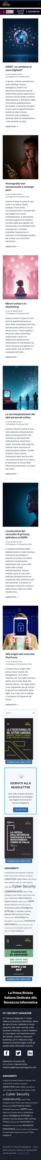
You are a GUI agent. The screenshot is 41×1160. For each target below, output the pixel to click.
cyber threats (17, 895)
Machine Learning (24, 911)
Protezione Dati (9, 917)
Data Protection (25, 898)
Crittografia (29, 876)
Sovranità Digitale (17, 928)
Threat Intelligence (17, 931)
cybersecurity (14, 891)
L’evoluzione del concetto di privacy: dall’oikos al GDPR (17, 534)
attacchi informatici (12, 873)
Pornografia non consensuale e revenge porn (19, 186)
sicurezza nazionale (23, 924)
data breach (34, 1103)
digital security (23, 901)
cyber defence (32, 879)
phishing (19, 914)
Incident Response (11, 905)
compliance (21, 876)
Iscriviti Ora (20, 810)
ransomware (20, 917)
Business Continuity (26, 873)
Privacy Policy (23, 1153)
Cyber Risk (8, 887)
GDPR (31, 901)
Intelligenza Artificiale (19, 1115)
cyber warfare (27, 895)
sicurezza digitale (18, 921)
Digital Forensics (11, 901)
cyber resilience (28, 882)
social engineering (32, 1129)
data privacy (14, 898)
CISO (6, 876)
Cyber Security (24, 886)
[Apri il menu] (39, 4)
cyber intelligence (10, 882)
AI (5, 873)
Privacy (27, 914)
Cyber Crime (22, 879)
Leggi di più (11, 126)
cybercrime (10, 879)
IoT (15, 911)
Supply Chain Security (21, 1132)
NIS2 (14, 914)
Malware (8, 914)
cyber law (19, 882)
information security (24, 905)
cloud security (13, 876)
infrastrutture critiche (13, 908)
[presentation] (20, 40)
